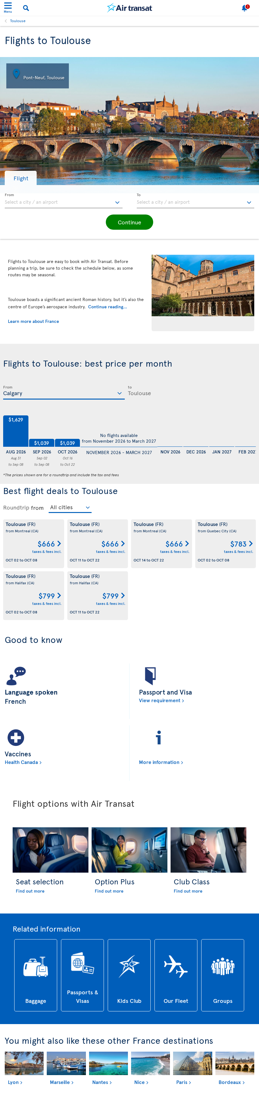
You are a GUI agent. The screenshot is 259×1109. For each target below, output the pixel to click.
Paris (181, 1081)
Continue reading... (107, 307)
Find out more (30, 891)
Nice (139, 1081)
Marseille (60, 1081)
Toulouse (18, 20)
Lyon (13, 1081)
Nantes (100, 1081)
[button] (21, 178)
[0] (170, 431)
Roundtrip (16, 507)
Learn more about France (33, 321)
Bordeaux (230, 1081)
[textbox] (64, 200)
